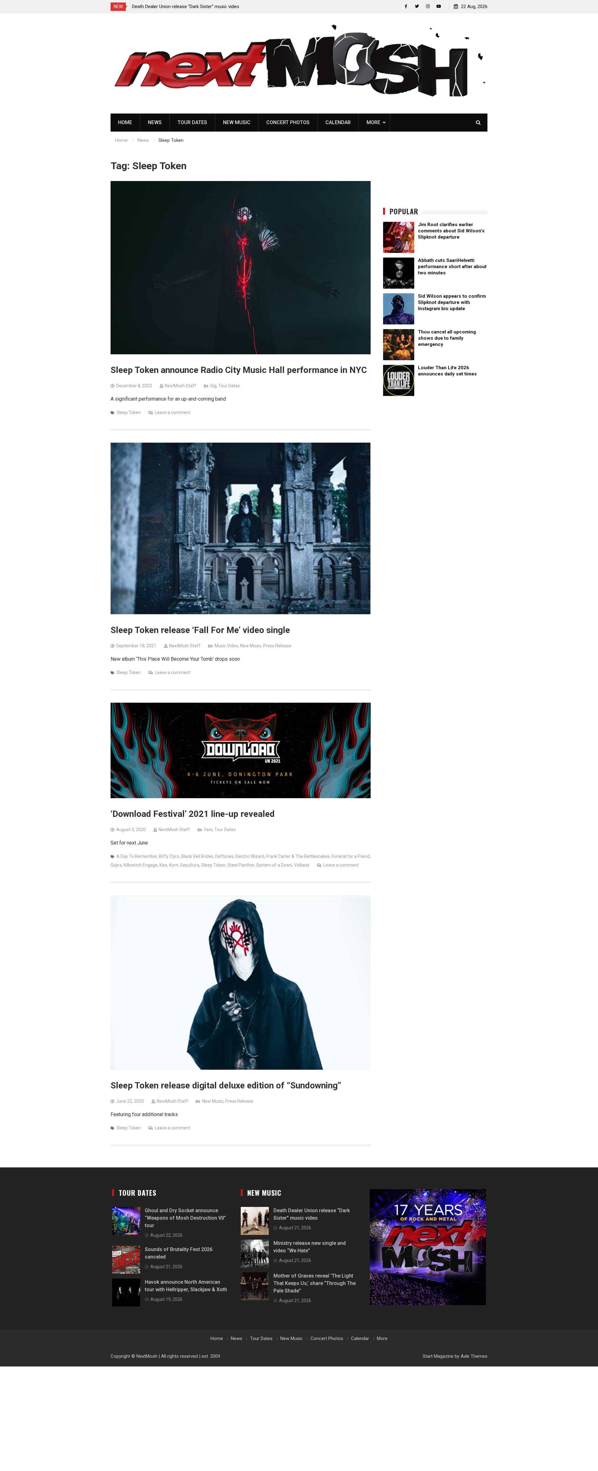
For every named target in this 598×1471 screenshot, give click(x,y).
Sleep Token (128, 412)
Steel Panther (240, 865)
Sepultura (189, 865)
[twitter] (416, 6)
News (155, 122)
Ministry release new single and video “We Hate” (181, 6)
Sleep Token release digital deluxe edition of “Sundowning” (226, 1085)
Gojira (116, 865)
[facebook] (406, 6)
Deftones (224, 856)
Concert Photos (288, 122)
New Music (236, 122)
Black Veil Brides (197, 856)
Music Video (226, 645)
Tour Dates (192, 122)
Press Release (277, 645)
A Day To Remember (136, 856)
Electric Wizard (249, 856)
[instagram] (427, 6)
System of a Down (274, 865)
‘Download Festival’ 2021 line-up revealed (193, 814)
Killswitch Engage (141, 865)
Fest (208, 829)
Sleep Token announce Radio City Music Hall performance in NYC (239, 370)
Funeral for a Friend (351, 856)
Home (125, 122)
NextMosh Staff (180, 385)
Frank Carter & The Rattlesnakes (298, 856)
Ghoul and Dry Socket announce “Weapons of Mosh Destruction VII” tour (185, 1218)
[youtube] (438, 6)
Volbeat (301, 865)
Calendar (338, 122)
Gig (213, 385)
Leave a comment (172, 412)
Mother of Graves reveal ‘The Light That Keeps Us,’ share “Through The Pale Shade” (314, 1283)
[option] (188, 6)
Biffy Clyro (169, 856)
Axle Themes (474, 1356)
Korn (173, 865)
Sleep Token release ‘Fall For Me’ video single (200, 630)
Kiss (163, 865)
